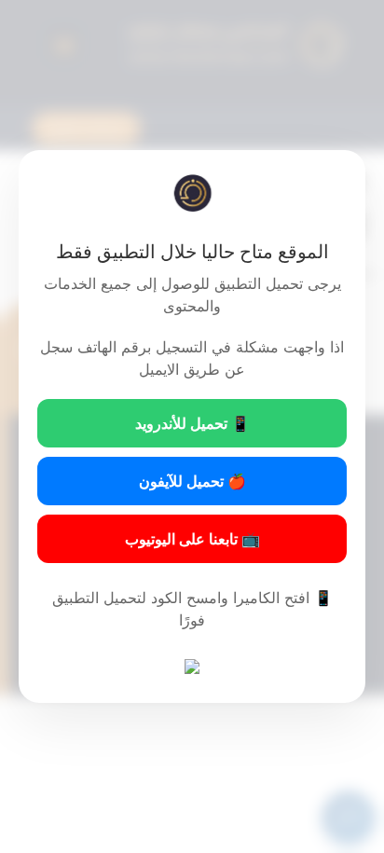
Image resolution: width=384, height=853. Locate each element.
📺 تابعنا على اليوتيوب (192, 539)
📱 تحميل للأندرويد (192, 423)
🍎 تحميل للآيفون (192, 481)
